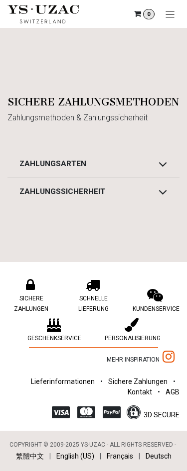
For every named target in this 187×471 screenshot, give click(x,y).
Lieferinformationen (63, 381)
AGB (173, 392)
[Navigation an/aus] (170, 14)
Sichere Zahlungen (138, 381)
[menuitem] (30, 456)
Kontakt (140, 392)
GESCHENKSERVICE (54, 338)
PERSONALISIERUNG (133, 338)
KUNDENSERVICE (156, 308)
